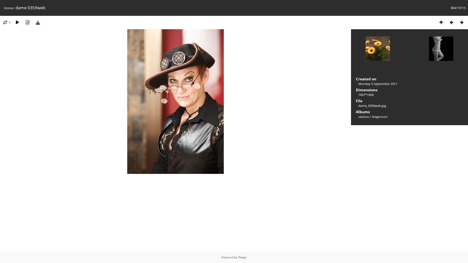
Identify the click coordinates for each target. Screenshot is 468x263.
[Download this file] (38, 22)
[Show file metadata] (27, 22)
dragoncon (380, 116)
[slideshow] (17, 22)
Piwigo (242, 257)
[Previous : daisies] (451, 22)
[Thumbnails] (441, 22)
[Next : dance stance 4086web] (462, 22)
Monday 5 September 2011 (377, 84)
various (363, 116)
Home (8, 8)
